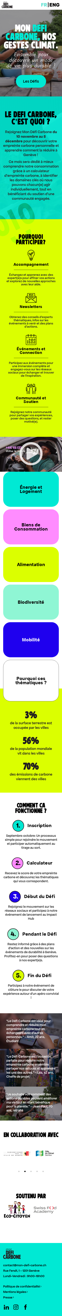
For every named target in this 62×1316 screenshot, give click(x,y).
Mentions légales (14, 1292)
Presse (7, 1297)
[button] (31, 454)
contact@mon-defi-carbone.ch (24, 1265)
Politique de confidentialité (22, 1286)
